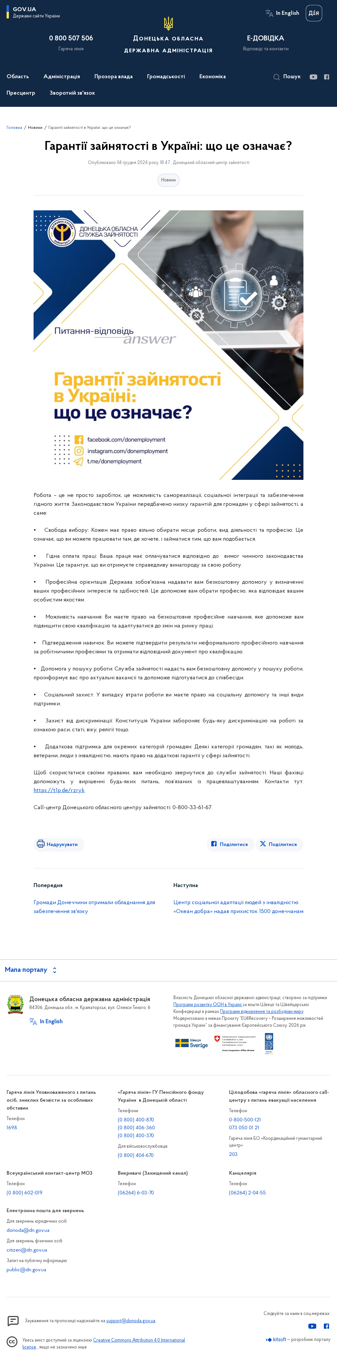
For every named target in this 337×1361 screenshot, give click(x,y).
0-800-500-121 (245, 1120)
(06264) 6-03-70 (136, 1193)
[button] (287, 77)
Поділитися (234, 844)
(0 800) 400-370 (136, 1135)
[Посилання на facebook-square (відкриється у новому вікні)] (326, 77)
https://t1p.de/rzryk (59, 791)
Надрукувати (62, 844)
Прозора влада (113, 77)
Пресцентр (21, 93)
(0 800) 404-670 (136, 1155)
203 (233, 1154)
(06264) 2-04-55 (247, 1193)
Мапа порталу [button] (26, 970)
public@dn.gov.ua (26, 1270)
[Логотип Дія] (314, 13)
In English (287, 13)
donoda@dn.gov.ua (28, 1230)
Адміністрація (61, 77)
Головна (14, 128)
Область (18, 77)
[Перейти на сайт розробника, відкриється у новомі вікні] (276, 1339)
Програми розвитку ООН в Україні (208, 1004)
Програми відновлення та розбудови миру (261, 1011)
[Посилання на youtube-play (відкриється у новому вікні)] (313, 77)
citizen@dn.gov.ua (27, 1250)
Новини (35, 128)
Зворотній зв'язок (72, 93)
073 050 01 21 (244, 1128)
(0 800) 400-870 (136, 1120)
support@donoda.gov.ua (130, 1321)
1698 (12, 1128)
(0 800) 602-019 (24, 1193)
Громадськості (166, 77)
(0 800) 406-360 (136, 1128)
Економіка (212, 77)
